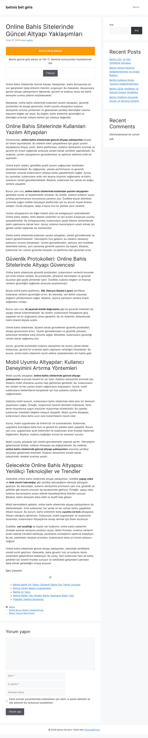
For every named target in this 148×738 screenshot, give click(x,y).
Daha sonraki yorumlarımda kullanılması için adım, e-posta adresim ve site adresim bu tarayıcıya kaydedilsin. (49, 701)
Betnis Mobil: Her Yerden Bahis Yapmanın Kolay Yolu (43, 595)
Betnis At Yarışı (21, 592)
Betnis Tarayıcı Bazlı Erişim (22, 613)
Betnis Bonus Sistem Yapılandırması (26, 610)
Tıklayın (50, 73)
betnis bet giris (19, 7)
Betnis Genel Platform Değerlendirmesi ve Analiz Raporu (124, 71)
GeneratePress (92, 729)
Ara (111, 24)
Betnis (136, 7)
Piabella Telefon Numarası (28, 599)
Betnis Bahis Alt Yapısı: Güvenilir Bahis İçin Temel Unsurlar (47, 584)
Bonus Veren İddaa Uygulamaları (32, 588)
